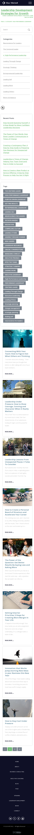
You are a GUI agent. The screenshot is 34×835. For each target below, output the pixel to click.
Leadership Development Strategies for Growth (16, 11)
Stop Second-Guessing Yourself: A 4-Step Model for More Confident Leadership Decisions (16, 125)
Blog (17, 783)
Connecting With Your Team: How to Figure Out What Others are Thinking (17, 353)
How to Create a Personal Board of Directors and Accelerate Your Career (17, 512)
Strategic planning (11, 304)
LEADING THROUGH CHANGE (15, 237)
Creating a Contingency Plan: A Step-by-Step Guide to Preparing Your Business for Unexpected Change (16, 149)
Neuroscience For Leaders (12, 43)
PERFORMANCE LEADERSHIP (14, 283)
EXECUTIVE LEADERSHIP (13, 275)
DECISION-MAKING (11, 220)
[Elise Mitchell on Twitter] (14, 819)
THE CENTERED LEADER (13, 191)
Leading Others (8, 92)
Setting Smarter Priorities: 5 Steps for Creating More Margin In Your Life (16, 616)
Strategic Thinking (9, 67)
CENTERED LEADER (11, 287)
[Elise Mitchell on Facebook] (18, 819)
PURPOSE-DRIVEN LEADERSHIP (15, 199)
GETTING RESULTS (11, 204)
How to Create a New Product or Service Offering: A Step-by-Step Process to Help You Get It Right (16, 172)
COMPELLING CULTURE (13, 229)
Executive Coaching (17, 778)
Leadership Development (17, 800)
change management (12, 308)
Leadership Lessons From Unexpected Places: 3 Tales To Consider (17, 462)
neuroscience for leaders (14, 321)
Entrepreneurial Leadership (13, 73)
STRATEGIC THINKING (12, 266)
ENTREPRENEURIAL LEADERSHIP (15, 208)
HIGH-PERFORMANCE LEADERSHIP (16, 195)
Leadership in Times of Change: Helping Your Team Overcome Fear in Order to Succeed (15, 161)
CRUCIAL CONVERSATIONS (14, 250)
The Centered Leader (10, 49)
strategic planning (11, 312)
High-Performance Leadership (15, 279)
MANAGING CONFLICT (12, 254)
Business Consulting (17, 772)
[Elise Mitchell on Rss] (3, 108)
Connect (17, 811)
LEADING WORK (10, 271)
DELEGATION (9, 225)
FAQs (17, 789)
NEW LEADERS (9, 241)
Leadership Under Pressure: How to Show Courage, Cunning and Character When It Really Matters (17, 406)
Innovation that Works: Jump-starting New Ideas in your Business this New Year (17, 672)
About (17, 766)
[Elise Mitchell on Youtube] (22, 819)
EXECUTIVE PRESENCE (12, 258)
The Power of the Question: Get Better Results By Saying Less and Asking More (17, 564)
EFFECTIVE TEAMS (11, 262)
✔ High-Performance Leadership (14, 55)
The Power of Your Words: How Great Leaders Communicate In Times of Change (15, 136)
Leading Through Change (12, 61)
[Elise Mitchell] (9, 3)
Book (17, 806)
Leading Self (7, 79)
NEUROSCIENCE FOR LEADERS (15, 216)
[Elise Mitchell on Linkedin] (10, 819)
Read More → (9, 373)
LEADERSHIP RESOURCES (13, 245)
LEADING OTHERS (11, 233)
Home (4, 15)
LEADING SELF (9, 212)
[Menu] (31, 3)
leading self (9, 317)
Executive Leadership (12, 296)
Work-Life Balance (9, 98)
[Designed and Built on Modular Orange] (17, 832)
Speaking (17, 795)
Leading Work (8, 86)
